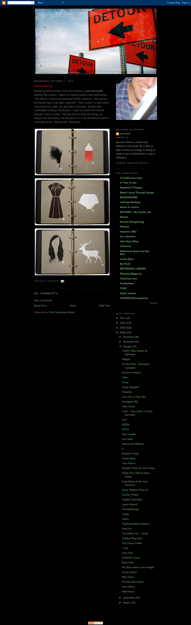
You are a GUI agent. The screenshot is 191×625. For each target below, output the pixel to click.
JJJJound (125, 246)
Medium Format (130, 453)
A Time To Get (128, 182)
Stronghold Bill (130, 401)
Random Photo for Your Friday (138, 468)
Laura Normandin (94, 91)
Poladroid (127, 392)
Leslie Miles (127, 259)
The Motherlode (130, 509)
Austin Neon (128, 458)
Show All (153, 303)
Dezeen (124, 217)
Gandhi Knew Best (132, 499)
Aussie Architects (131, 372)
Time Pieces (129, 463)
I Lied (125, 548)
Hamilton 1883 (128, 231)
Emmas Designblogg (132, 221)
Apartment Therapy (131, 187)
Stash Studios (128, 293)
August (127, 602)
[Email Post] (62, 281)
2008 (123, 332)
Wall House (128, 591)
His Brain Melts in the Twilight (138, 567)
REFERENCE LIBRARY (133, 268)
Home (73, 305)
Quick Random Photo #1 (135, 490)
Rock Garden (129, 434)
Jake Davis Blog (129, 241)
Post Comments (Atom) (62, 312)
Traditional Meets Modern (135, 523)
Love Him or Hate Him (134, 396)
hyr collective (127, 236)
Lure (124, 419)
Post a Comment (43, 300)
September (129, 597)
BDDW (125, 424)
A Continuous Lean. (131, 177)
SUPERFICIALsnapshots (134, 298)
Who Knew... (129, 577)
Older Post (104, 305)
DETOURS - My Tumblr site (135, 212)
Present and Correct (133, 582)
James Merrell (129, 504)
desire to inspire (129, 207)
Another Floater (130, 494)
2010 (123, 323)
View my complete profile (132, 163)
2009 (123, 327)
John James (128, 406)
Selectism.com (128, 278)
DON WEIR (125, 134)
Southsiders (127, 283)
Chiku (125, 377)
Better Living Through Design (137, 192)
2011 (123, 318)
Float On (126, 528)
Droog (125, 382)
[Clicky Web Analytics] (95, 623)
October (127, 346)
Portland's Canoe (131, 557)
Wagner (126, 359)
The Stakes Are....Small (135, 533)
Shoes (125, 519)
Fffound (124, 226)
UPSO (125, 429)
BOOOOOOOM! (128, 197)
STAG (123, 288)
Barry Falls (128, 562)
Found (125, 514)
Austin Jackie (129, 572)
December (129, 336)
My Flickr (125, 264)
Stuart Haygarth (130, 387)
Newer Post (40, 305)
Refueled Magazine (131, 273)
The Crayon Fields (132, 543)
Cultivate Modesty (130, 202)
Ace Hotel (127, 439)
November (129, 341)
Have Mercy (43, 86)
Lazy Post (127, 552)
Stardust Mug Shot (132, 538)
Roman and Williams (133, 444)
